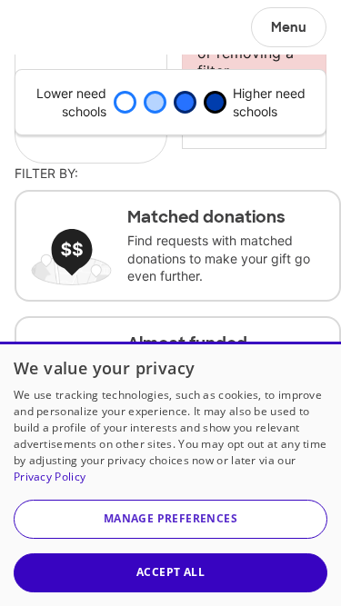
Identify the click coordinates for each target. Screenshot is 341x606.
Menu (288, 27)
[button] (170, 519)
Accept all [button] (170, 572)
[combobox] (254, 126)
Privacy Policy (49, 476)
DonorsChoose (58, 27)
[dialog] (170, 474)
